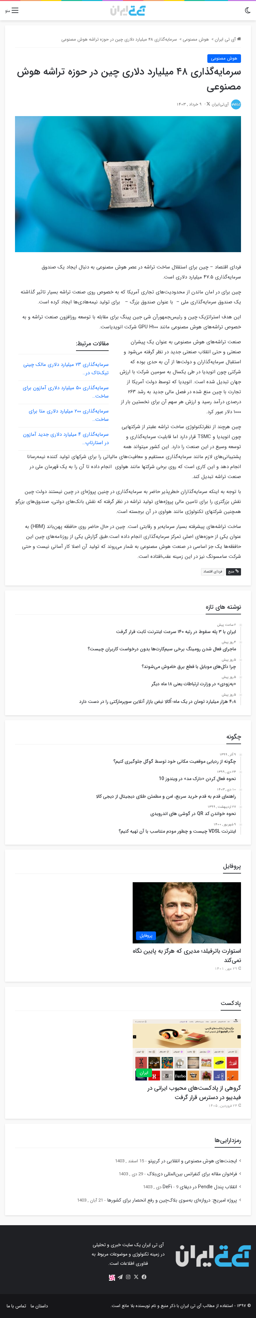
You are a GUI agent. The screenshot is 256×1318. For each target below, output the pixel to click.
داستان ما (39, 1306)
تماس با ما (16, 1306)
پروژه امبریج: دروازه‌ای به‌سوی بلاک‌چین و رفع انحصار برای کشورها (172, 1200)
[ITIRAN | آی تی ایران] (127, 11)
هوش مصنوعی (196, 39)
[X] (136, 1277)
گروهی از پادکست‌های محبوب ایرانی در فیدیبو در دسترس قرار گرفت (194, 1092)
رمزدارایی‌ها (228, 1140)
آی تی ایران (226, 39)
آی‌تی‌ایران (220, 104)
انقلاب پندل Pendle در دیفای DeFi (200, 1187)
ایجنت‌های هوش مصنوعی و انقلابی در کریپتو (192, 1161)
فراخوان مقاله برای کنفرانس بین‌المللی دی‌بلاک (192, 1174)
